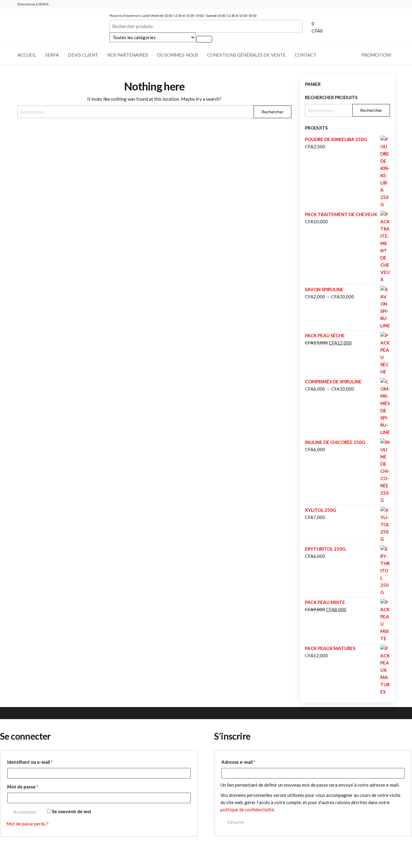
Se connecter (25, 811)
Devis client (83, 55)
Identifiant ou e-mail (42, 762)
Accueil (26, 55)
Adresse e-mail (250, 762)
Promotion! (376, 55)
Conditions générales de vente (246, 55)
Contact (305, 55)
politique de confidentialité (247, 809)
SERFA (52, 55)
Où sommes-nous (177, 55)
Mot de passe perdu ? (27, 823)
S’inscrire (235, 822)
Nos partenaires (127, 55)
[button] (355, 27)
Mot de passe (34, 786)
